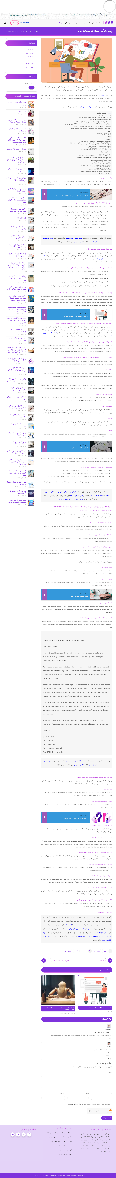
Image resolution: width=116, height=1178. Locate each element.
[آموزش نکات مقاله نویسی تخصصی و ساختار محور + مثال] (31, 278)
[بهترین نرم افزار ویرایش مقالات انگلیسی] (31, 238)
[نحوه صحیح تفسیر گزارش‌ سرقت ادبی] (31, 131)
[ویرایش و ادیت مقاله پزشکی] (31, 151)
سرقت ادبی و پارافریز (54, 1137)
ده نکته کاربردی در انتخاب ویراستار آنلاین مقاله (17, 330)
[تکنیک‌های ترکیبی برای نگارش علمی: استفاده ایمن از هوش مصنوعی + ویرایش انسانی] (31, 265)
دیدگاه (110, 1072)
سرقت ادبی (30, 57)
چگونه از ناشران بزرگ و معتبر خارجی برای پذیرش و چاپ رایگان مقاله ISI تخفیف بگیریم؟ (91, 128)
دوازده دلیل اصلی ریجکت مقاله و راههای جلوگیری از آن (16, 288)
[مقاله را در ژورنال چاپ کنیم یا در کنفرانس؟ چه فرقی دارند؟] (31, 408)
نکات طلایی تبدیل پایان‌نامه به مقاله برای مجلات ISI (17, 245)
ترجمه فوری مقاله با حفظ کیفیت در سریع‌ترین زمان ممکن (17, 473)
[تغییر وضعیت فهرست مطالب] (109, 113)
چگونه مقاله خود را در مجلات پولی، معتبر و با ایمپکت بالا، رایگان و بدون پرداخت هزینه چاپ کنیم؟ (88, 125)
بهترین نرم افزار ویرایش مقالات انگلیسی (18, 236)
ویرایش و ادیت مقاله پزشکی (16, 149)
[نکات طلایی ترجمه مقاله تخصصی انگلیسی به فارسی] (31, 502)
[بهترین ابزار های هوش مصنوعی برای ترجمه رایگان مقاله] (31, 370)
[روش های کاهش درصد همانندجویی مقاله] (31, 444)
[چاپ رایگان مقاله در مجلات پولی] (31, 104)
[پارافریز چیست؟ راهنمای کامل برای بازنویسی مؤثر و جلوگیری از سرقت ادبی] (31, 180)
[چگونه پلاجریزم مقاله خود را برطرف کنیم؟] (31, 435)
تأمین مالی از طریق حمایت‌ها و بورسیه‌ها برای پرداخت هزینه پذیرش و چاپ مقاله (94, 157)
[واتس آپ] (29, 1134)
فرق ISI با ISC (21, 218)
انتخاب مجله (84, 951)
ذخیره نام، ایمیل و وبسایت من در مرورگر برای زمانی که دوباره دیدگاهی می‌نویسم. (89, 1104)
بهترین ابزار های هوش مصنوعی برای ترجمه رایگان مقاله (17, 369)
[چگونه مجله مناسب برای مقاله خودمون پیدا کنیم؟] (31, 211)
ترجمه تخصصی (29, 53)
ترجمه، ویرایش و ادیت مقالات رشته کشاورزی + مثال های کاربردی (16, 159)
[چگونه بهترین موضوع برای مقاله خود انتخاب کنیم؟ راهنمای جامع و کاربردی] (31, 298)
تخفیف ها (57, 1146)
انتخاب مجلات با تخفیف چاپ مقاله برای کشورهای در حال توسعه (96, 171)
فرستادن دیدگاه (107, 1118)
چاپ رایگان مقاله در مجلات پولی (17, 103)
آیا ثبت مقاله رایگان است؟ (105, 116)
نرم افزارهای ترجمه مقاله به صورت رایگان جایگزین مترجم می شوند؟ (16, 462)
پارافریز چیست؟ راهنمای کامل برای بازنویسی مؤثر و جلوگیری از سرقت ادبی (16, 180)
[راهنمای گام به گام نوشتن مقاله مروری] (31, 340)
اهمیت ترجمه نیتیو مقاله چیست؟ (17, 425)
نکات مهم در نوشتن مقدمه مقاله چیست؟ (17, 416)
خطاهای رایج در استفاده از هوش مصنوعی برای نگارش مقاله (17, 200)
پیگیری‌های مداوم (107, 159)
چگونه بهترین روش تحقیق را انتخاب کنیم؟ (16, 190)
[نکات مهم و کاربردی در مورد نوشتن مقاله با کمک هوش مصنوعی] (31, 320)
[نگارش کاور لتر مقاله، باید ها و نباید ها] (31, 484)
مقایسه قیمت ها (68, 1146)
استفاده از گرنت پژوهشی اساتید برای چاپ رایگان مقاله (99, 148)
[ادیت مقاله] (31, 113)
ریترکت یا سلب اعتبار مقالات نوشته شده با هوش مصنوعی (16, 380)
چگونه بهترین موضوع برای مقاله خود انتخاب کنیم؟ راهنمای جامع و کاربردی (17, 298)
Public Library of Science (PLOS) (103, 133)
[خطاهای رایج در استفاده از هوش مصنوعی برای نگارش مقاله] (31, 200)
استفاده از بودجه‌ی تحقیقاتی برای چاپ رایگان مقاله (100, 146)
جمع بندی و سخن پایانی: (105, 173)
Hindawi (108, 139)
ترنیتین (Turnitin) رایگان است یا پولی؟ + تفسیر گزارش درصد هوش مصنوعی (16, 140)
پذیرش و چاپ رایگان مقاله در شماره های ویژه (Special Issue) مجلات (96, 149)
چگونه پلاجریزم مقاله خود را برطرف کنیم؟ (17, 434)
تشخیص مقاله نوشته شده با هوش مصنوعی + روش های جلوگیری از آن (17, 309)
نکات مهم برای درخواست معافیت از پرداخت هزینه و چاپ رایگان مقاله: (96, 141)
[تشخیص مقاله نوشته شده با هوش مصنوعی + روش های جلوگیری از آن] (31, 309)
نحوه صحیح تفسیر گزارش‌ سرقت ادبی (17, 130)
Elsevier (109, 131)
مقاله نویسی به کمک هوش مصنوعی (17, 170)
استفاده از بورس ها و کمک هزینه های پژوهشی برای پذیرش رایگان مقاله (95, 145)
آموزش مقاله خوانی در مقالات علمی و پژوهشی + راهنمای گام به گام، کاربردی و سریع (16, 349)
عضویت (31, 88)
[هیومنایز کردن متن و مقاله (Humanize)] (31, 493)
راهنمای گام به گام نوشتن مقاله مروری (17, 339)
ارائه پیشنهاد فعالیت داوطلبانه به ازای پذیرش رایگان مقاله (100, 169)
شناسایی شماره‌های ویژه (106, 151)
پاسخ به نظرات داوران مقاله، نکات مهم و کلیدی (17, 359)
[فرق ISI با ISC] (31, 220)
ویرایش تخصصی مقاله (52, 1133)
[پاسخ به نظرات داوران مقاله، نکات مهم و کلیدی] (31, 361)
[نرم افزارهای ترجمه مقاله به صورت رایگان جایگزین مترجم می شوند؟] (31, 462)
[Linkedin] (13, 1134)
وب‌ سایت (62, 1094)
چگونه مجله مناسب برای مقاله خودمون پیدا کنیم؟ (18, 210)
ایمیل (87, 1094)
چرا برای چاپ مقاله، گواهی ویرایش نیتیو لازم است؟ (17, 121)
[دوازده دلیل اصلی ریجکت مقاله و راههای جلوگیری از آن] (31, 289)
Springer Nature (107, 130)
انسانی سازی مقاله (55, 1141)
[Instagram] (18, 1134)
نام (111, 1094)
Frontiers (109, 136)
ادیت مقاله (22, 111)
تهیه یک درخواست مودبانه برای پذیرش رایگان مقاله (101, 166)
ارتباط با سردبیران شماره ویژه (105, 154)
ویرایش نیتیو (97, 951)
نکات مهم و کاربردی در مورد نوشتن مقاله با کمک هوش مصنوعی (16, 320)
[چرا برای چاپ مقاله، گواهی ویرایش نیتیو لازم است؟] (31, 122)
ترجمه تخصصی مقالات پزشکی (18, 227)
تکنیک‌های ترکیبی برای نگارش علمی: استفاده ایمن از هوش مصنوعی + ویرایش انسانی (16, 265)
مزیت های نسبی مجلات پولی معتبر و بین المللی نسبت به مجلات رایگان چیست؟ (92, 121)
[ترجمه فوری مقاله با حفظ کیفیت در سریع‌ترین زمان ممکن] (31, 473)
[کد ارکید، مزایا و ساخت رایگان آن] (31, 399)
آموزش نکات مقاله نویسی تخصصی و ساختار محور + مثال (17, 278)
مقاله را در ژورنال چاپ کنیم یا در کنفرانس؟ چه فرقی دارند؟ (16, 407)
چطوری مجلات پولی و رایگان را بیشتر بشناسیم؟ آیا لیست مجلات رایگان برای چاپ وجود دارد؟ (89, 123)
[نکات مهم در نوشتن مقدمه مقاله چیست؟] (31, 417)
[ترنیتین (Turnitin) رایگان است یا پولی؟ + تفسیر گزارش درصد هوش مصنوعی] (31, 140)
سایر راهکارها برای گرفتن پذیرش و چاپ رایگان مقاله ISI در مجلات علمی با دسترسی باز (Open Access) (87, 143)
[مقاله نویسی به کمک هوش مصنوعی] (31, 171)
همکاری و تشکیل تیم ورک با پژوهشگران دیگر (101, 160)
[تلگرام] (24, 1134)
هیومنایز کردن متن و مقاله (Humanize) (17, 492)
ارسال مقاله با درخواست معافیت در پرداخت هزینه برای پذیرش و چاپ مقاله (95, 155)
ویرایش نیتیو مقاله (67, 1137)
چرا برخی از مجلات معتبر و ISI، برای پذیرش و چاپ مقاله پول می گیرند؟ (94, 117)
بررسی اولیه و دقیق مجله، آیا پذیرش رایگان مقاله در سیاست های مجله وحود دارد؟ (96, 165)
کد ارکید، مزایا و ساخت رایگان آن (16, 398)
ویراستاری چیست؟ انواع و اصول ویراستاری (17, 254)
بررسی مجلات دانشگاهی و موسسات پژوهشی (101, 162)
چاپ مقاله (76, 951)
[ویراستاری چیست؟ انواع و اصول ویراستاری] (31, 256)
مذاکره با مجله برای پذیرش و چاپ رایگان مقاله (101, 163)
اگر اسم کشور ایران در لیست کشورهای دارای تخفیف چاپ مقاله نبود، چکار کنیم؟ (92, 126)
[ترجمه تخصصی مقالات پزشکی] (31, 229)
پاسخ (109, 1038)
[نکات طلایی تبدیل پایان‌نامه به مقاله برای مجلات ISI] (31, 247)
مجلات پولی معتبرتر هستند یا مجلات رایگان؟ (100, 119)
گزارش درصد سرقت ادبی (66, 1150)
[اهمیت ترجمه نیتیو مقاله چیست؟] (31, 426)
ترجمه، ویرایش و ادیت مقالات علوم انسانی (18, 388)
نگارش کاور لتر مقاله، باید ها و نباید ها (16, 483)
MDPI (109, 138)
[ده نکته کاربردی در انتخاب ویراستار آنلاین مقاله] (31, 331)
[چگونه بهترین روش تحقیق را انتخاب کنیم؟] (31, 191)
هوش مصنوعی (29, 64)
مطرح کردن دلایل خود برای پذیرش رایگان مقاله (102, 168)
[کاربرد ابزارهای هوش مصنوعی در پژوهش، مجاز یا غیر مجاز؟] (31, 453)
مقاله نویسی (103, 1012)
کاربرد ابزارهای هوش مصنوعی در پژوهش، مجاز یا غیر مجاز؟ (16, 452)
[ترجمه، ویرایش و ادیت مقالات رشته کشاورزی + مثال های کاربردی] (31, 160)
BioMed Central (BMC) (106, 135)
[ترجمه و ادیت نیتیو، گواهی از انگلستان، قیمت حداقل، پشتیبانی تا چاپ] (109, 22)
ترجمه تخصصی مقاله (67, 1133)
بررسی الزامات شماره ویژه (106, 152)
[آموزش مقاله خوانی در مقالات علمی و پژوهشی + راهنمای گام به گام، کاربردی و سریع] (31, 350)
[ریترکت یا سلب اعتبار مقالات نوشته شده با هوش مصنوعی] (31, 381)
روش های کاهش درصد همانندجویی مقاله (18, 443)
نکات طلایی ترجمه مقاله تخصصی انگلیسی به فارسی (17, 501)
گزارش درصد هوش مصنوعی (65, 1154)
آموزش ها (105, 951)
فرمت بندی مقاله (68, 1141)
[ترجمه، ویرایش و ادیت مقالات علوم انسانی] (31, 390)
